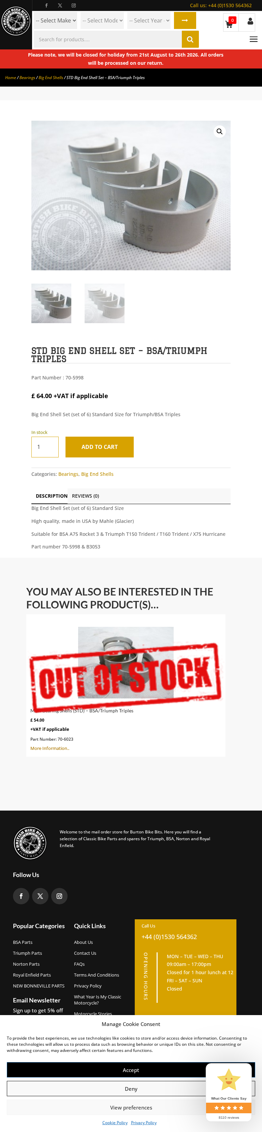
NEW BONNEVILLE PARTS (38, 986)
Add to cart (100, 447)
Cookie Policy (115, 1123)
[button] (220, 131)
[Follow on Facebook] (46, 5)
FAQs (79, 964)
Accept (131, 1070)
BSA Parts (22, 942)
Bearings (27, 77)
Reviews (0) (85, 496)
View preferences (131, 1107)
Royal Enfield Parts (32, 975)
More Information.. (81, 729)
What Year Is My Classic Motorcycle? (97, 1000)
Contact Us (85, 953)
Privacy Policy (144, 1123)
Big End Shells (51, 77)
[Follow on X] (60, 5)
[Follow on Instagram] (73, 5)
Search (185, 20)
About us (83, 942)
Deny (131, 1088)
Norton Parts (26, 964)
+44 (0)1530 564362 (221, 5)
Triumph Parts (27, 953)
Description (52, 496)
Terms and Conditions (96, 975)
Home (10, 77)
